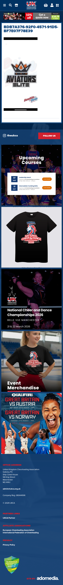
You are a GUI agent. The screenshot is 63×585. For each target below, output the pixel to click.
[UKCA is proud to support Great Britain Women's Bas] (31, 423)
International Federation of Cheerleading (21, 533)
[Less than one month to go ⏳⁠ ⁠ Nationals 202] (31, 299)
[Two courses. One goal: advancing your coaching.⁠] (31, 175)
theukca (12, 135)
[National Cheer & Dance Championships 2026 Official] (31, 361)
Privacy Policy (9, 545)
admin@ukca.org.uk (11, 489)
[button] (4, 5)
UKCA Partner (9, 518)
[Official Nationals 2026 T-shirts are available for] (31, 237)
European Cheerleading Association (18, 530)
